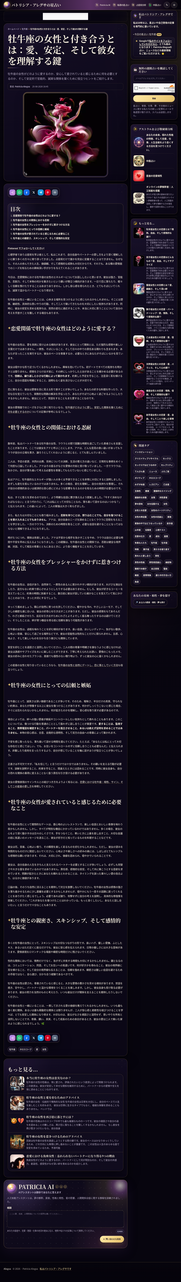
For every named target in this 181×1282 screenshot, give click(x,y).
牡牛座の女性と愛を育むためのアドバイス (52, 1098)
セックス (167, 458)
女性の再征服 (141, 516)
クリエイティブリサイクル (146, 458)
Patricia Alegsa (22, 86)
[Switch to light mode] (167, 5)
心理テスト (160, 529)
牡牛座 (25, 29)
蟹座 (165, 568)
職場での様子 (141, 568)
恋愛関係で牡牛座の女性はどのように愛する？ (37, 215)
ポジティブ (140, 478)
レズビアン (154, 484)
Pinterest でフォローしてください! (26, 248)
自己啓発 (155, 568)
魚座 (137, 581)
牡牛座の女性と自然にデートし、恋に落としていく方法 (88, 665)
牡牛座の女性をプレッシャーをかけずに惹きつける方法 (41, 224)
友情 (153, 497)
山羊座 (138, 529)
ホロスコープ (26, 1049)
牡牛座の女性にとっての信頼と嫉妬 (31, 229)
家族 (169, 516)
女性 (44, 1049)
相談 (9, 1207)
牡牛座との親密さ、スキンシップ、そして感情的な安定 (41, 238)
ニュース (153, 471)
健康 (147, 490)
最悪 (166, 536)
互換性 (138, 490)
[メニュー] (174, 5)
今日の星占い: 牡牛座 (145, 34)
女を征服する (153, 503)
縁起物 (168, 562)
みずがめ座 (140, 484)
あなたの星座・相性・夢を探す (150, 602)
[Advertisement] (65, 16)
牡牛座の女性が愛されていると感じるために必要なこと (41, 233)
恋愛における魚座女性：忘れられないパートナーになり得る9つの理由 (70, 1156)
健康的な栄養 (141, 497)
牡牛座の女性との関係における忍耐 (31, 220)
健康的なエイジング (162, 490)
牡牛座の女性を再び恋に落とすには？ (50, 1117)
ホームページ (13, 29)
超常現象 (147, 575)
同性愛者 (163, 497)
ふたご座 (165, 471)
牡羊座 (164, 542)
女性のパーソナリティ (161, 510)
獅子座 (146, 549)
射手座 (170, 523)
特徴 (137, 549)
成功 (158, 536)
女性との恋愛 (141, 510)
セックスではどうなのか (146, 465)
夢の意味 (139, 503)
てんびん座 (140, 471)
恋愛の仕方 (140, 536)
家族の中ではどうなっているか (148, 523)
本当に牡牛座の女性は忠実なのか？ (48, 1078)
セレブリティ (167, 465)
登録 (154, 98)
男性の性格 (140, 562)
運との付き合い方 (163, 575)
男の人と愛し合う (143, 555)
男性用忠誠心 (155, 562)
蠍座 (137, 575)
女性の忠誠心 (157, 516)
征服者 (148, 529)
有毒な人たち (141, 542)
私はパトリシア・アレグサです (156, 16)
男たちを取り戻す (161, 549)
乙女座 (166, 484)
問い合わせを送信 (112, 1239)
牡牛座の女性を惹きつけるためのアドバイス (54, 1136)
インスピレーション (144, 452)
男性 (157, 555)
